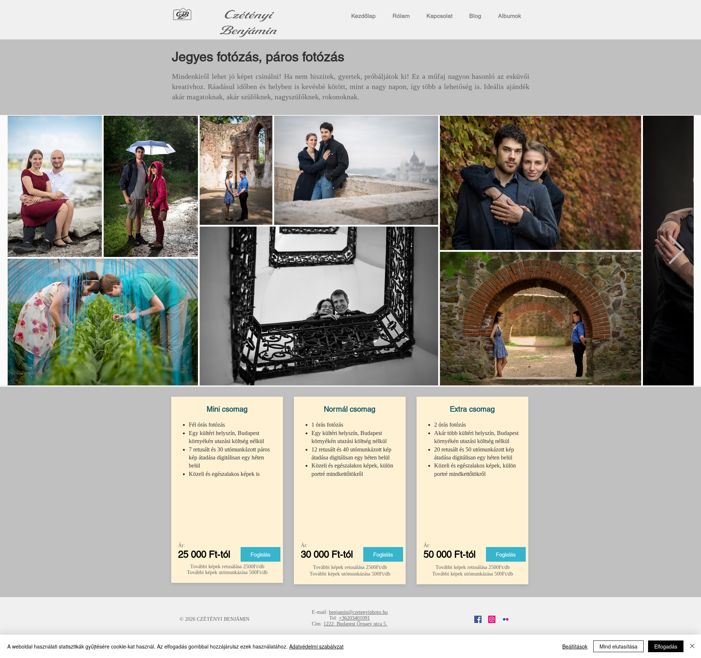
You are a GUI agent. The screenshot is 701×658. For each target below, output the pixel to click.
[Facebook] (478, 619)
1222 (328, 624)
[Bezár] (692, 646)
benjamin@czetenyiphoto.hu (358, 612)
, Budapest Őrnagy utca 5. (360, 624)
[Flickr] (505, 619)
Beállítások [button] (574, 646)
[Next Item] (676, 250)
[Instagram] (491, 619)
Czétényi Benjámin (248, 22)
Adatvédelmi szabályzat (316, 646)
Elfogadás (665, 646)
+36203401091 (354, 618)
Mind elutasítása (618, 646)
